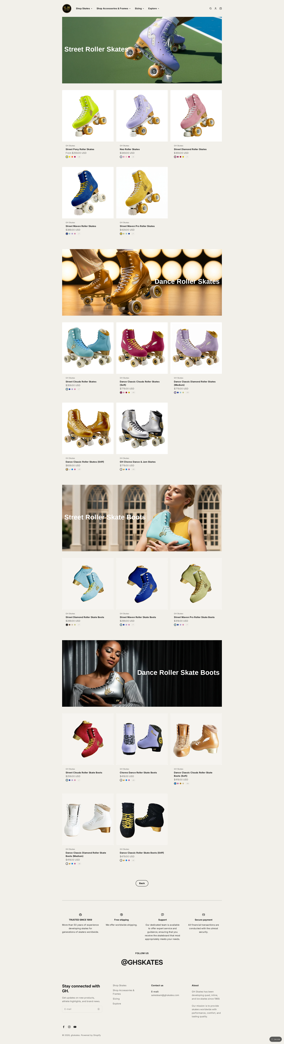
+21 (133, 860)
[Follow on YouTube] (74, 1026)
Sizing (138, 8)
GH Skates (70, 146)
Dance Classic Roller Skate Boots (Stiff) (142, 852)
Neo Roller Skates (130, 149)
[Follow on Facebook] (63, 1026)
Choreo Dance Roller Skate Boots (138, 772)
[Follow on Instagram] (69, 1026)
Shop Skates (83, 8)
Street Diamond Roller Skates (190, 149)
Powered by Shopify (91, 1035)
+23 (133, 392)
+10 (79, 156)
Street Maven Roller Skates (81, 226)
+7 (187, 156)
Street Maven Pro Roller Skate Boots (194, 617)
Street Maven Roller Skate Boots (138, 617)
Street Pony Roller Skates (80, 149)
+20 (187, 783)
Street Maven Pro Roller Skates (137, 226)
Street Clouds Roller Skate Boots (84, 772)
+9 (133, 156)
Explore (152, 8)
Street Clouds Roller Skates (81, 381)
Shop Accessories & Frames (112, 8)
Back (142, 883)
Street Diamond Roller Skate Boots (85, 617)
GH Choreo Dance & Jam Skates (138, 462)
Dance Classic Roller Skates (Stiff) (85, 462)
